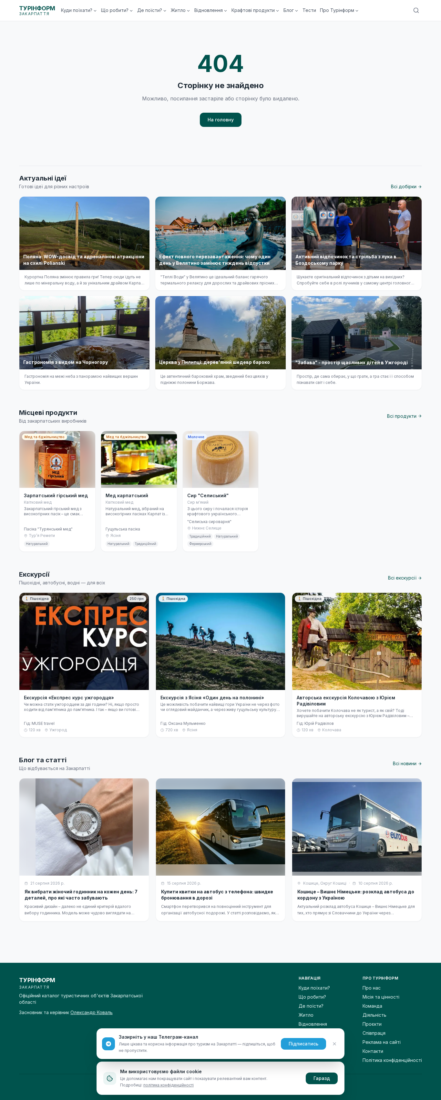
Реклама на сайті (382, 1042)
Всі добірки (403, 186)
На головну (221, 119)
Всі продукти (401, 416)
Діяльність (374, 1015)
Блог (288, 10)
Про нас (372, 988)
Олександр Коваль (91, 1012)
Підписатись (303, 1043)
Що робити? (114, 10)
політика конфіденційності (168, 1085)
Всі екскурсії (402, 578)
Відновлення (208, 10)
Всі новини (404, 763)
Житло (178, 10)
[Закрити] (334, 1043)
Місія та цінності (381, 997)
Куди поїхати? (76, 10)
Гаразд (321, 1078)
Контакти (373, 1051)
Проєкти (372, 1024)
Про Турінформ (337, 10)
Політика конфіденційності (392, 1060)
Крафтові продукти (253, 10)
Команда (372, 1006)
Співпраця (374, 1033)
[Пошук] (416, 10)
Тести (309, 10)
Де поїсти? (149, 10)
